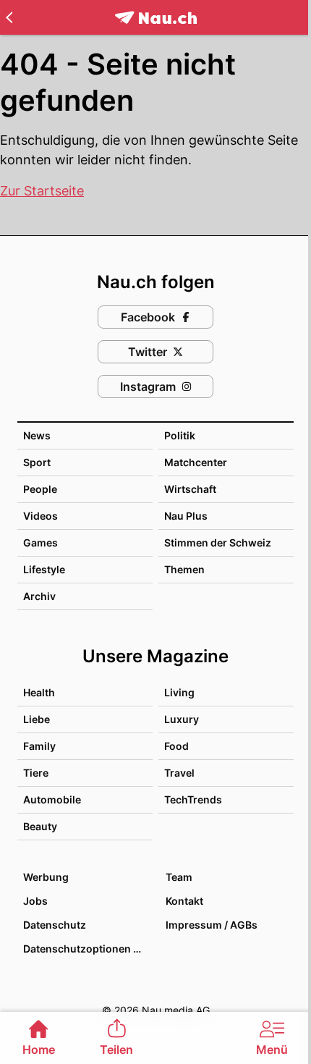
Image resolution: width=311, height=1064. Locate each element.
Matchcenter (195, 462)
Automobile (52, 799)
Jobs (35, 901)
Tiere (35, 773)
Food (176, 746)
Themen (184, 569)
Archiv (39, 596)
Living (179, 692)
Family (39, 746)
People (40, 489)
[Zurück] (9, 17)
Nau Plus (186, 516)
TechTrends (193, 799)
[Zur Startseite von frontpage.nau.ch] (156, 18)
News (37, 435)
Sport (37, 462)
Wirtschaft (190, 489)
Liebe (36, 719)
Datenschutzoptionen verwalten (87, 948)
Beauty (40, 826)
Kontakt (184, 901)
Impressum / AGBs (211, 925)
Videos (40, 516)
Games (40, 542)
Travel (179, 773)
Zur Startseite (42, 190)
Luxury (181, 719)
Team (179, 877)
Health (39, 692)
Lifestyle (44, 569)
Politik (179, 435)
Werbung (46, 877)
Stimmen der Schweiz (217, 542)
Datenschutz (54, 925)
